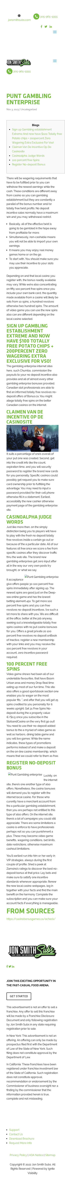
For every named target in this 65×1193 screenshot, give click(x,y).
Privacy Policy (18, 1155)
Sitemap (50, 1155)
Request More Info (20, 1143)
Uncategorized (29, 109)
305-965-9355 (49, 16)
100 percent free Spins (26, 160)
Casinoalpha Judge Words (28, 155)
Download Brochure (21, 1138)
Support (14, 1129)
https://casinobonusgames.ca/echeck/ (31, 919)
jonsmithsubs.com (19, 20)
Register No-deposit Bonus (28, 164)
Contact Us (16, 1134)
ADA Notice (36, 1155)
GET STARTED (19, 996)
